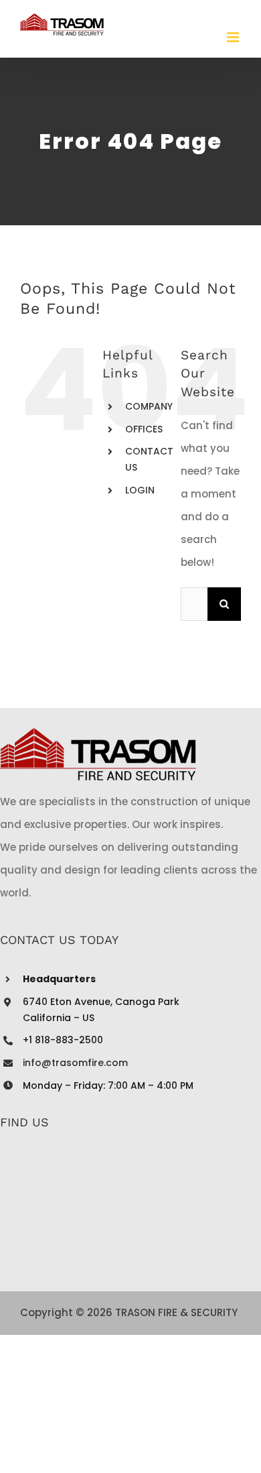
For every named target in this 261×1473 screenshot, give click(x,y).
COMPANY (149, 406)
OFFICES (144, 429)
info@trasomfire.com (75, 1062)
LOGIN (140, 490)
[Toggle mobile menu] (234, 37)
